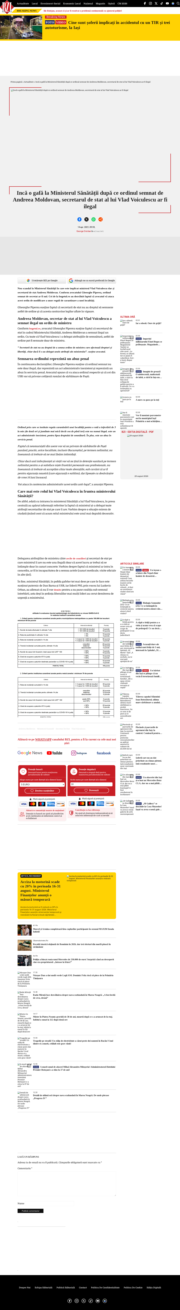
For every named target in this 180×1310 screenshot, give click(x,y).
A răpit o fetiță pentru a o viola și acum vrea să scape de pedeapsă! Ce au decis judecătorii (148, 625)
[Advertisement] (67, 847)
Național (88, 3)
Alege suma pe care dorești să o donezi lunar (41, 780)
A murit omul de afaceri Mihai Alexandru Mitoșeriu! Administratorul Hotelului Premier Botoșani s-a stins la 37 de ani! (74, 1068)
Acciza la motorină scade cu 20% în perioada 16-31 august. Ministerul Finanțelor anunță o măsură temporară (40, 890)
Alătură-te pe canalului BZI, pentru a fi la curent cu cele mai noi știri (67, 741)
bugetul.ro (34, 328)
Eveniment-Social (50, 3)
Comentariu (25, 1168)
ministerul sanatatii (45, 729)
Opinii (111, 3)
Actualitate (23, 3)
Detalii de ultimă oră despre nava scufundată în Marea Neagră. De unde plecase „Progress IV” (71, 1096)
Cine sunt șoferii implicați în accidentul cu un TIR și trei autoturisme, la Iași (107, 25)
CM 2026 (122, 3)
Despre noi (25, 1287)
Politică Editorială (66, 1287)
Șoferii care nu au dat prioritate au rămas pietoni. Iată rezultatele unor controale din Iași (149, 761)
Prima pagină (16, 82)
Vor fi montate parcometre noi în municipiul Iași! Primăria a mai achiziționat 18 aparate (149, 418)
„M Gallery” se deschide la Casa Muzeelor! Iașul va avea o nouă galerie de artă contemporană (149, 806)
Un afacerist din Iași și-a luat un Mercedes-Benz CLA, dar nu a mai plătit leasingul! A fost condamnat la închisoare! (149, 780)
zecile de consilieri (76, 558)
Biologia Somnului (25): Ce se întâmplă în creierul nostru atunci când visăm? (148, 606)
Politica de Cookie (133, 1287)
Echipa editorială (43, 1287)
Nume (21, 1203)
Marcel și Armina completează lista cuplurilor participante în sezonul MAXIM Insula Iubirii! (73, 930)
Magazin (100, 3)
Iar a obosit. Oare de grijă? (148, 323)
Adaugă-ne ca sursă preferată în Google (95, 280)
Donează (94, 790)
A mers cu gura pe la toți (147, 400)
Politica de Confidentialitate (105, 1287)
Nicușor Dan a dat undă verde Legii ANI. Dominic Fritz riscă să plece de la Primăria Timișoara (73, 977)
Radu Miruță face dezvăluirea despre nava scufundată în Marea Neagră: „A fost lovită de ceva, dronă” (74, 996)
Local (35, 3)
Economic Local (72, 3)
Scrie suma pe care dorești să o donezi (88, 780)
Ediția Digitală (154, 1287)
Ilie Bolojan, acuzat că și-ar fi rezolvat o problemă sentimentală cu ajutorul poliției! (83, 11)
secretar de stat (63, 729)
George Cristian (83, 231)
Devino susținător (44, 791)
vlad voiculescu (78, 729)
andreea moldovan (27, 729)
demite (57, 589)
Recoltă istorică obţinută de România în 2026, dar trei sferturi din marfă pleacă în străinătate (72, 945)
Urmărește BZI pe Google (45, 280)
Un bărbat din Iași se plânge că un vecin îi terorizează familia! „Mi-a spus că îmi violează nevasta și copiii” (148, 673)
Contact (83, 1287)
